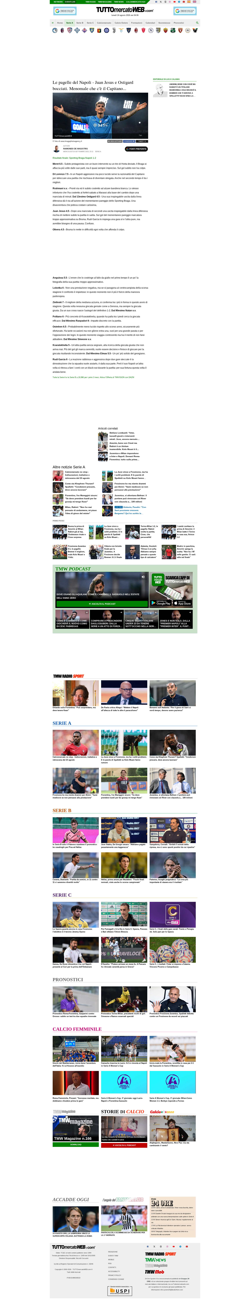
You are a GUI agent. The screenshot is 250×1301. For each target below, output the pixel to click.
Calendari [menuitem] (150, 23)
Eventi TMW (113, 1256)
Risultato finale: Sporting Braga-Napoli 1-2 (74, 158)
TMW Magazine (105, 2)
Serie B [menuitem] (79, 23)
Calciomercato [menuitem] (104, 23)
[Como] (77, 30)
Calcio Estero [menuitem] (121, 23)
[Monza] (143, 30)
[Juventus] (114, 30)
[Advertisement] (174, 193)
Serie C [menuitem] (90, 23)
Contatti (112, 1267)
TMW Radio (91, 2)
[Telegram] (179, 2)
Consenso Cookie (116, 1279)
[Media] (184, 2)
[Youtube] (174, 2)
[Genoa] (99, 30)
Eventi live (70, 2)
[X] (161, 2)
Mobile (111, 1260)
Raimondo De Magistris (75, 149)
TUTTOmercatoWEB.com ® (82, 1269)
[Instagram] (170, 2)
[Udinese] (188, 30)
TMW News (119, 2)
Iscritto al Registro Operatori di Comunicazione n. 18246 (73, 1264)
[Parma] (158, 30)
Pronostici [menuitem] (179, 23)
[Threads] (165, 2)
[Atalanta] (55, 30)
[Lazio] (121, 30)
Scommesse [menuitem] (164, 23)
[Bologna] (62, 30)
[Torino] (180, 30)
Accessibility (114, 1271)
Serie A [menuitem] (69, 23)
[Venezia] (195, 30)
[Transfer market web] (194, 2)
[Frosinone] (92, 30)
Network (58, 2)
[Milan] (136, 30)
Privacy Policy (114, 1275)
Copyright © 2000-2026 (63, 1269)
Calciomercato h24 (135, 2)
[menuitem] (52, 23)
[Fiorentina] (84, 30)
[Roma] (166, 30)
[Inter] (107, 30)
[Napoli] (151, 30)
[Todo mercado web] (188, 2)
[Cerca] (197, 23)
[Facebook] (156, 2)
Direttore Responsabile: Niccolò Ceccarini (73, 1258)
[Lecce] (129, 30)
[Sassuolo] (173, 30)
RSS (109, 1263)
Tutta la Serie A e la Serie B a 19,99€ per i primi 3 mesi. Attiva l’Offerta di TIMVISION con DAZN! (93, 377)
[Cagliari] (70, 30)
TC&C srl (64, 1253)
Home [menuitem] (60, 23)
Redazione (112, 1252)
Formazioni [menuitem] (136, 23)
